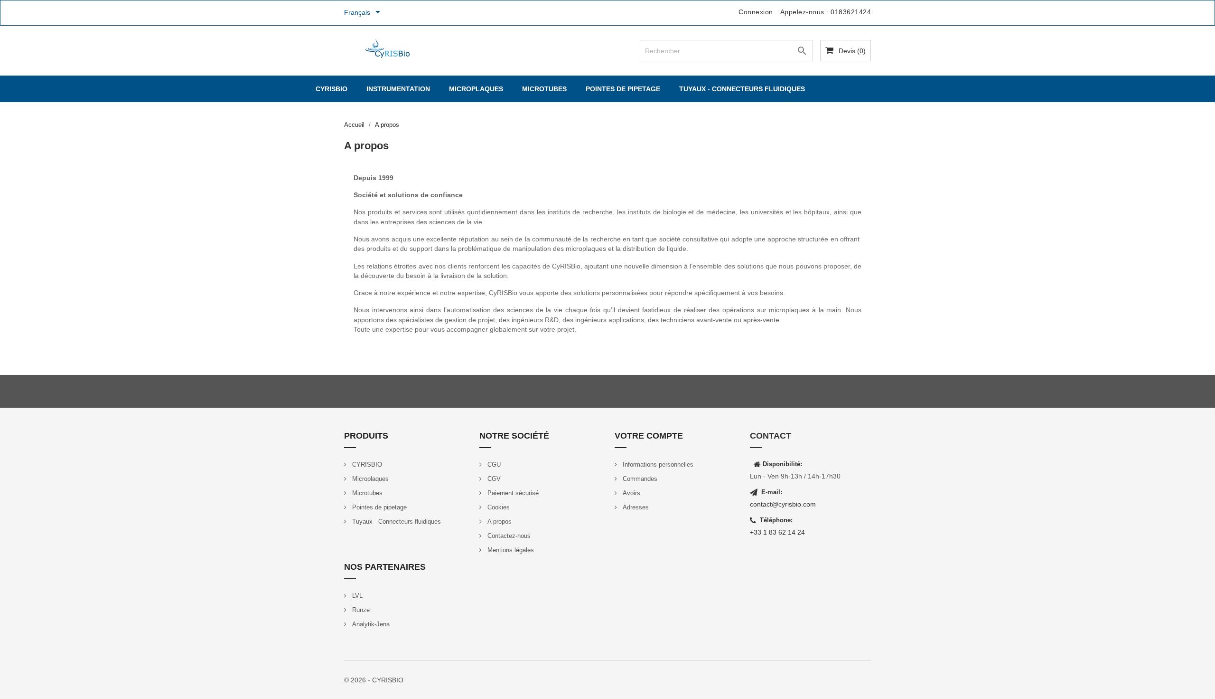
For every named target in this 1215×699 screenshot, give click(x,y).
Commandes (639, 478)
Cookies (498, 507)
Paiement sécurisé (512, 493)
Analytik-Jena (370, 624)
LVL (356, 595)
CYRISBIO (331, 89)
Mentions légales (510, 550)
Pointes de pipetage (623, 89)
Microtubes (544, 89)
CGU (493, 464)
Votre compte (649, 435)
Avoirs (630, 493)
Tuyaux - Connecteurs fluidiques (742, 89)
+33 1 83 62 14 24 (777, 532)
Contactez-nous (508, 535)
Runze (360, 609)
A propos (499, 521)
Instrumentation (398, 89)
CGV (493, 478)
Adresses (635, 507)
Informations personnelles (657, 464)
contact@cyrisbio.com (783, 504)
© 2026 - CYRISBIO (373, 680)
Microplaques (476, 89)
